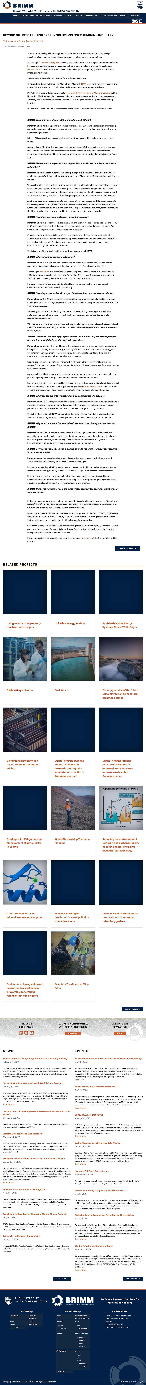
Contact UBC (14, 1316)
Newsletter (83, 1329)
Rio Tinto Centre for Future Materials (36, 16)
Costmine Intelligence (49, 63)
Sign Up (120, 1033)
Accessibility (51, 1382)
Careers (12, 1325)
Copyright (38, 1382)
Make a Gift (33, 1325)
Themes (61, 1326)
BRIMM (23, 5)
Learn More (73, 1033)
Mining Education (92, 16)
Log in (141, 1382)
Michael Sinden (34, 69)
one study (44, 272)
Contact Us (134, 16)
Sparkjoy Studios (131, 1382)
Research (58, 16)
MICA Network (110, 16)
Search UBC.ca (15, 1328)
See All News (126, 549)
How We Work (79, 1358)
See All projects (131, 1009)
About (122, 16)
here (89, 538)
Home (15, 16)
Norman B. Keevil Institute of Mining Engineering (90, 93)
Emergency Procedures (11, 1382)
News (69, 16)
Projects (63, 1329)
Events (79, 1326)
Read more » (8, 1105)
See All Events (132, 1279)
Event (31, 1321)
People (79, 16)
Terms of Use (28, 1382)
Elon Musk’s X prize (93, 387)
